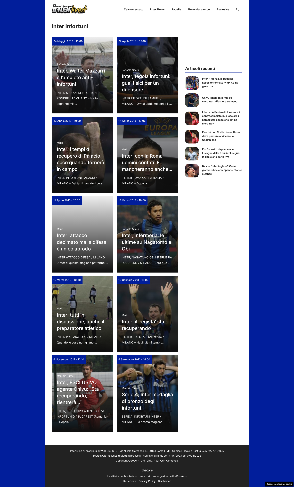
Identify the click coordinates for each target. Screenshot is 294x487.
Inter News (157, 9)
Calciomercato (133, 9)
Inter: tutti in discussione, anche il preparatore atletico (80, 321)
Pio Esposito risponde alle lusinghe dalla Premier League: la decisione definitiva (221, 153)
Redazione (129, 481)
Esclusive (223, 9)
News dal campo (199, 9)
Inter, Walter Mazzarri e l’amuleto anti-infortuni (81, 77)
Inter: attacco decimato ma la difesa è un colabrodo (81, 241)
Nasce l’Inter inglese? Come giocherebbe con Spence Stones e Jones (222, 170)
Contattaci (172, 460)
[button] (237, 9)
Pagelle (176, 9)
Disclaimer (164, 481)
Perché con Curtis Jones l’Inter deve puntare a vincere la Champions (221, 136)
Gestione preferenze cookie (279, 484)
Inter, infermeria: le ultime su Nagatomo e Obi (146, 241)
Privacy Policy (147, 481)
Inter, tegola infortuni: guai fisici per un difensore (146, 82)
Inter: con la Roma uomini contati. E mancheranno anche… (147, 162)
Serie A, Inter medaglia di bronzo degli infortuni (147, 401)
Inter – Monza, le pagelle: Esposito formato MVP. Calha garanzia (220, 82)
